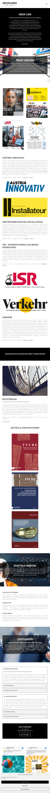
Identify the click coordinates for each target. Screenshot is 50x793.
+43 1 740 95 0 (25, 729)
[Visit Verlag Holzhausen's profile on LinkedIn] (5, 748)
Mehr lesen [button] (6, 754)
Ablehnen (25, 785)
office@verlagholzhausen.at (25, 730)
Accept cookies (25, 782)
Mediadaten (26, 177)
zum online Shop (6, 421)
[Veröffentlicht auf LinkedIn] (22, 748)
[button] (2, 765)
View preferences (25, 789)
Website (31, 177)
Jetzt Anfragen (25, 734)
